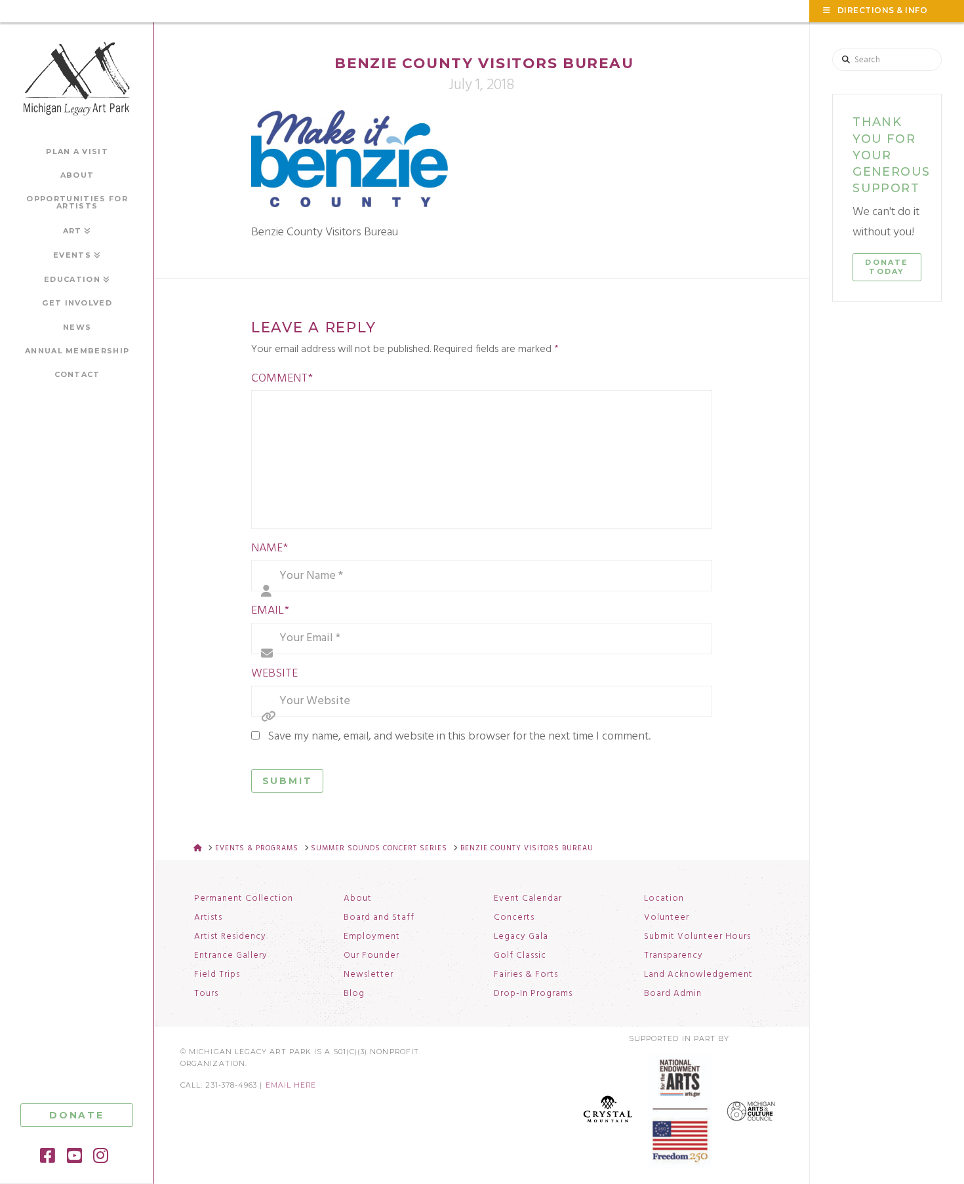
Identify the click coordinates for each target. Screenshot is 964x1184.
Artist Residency (230, 936)
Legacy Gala (521, 936)
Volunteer (666, 917)
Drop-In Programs (533, 993)
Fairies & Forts (526, 974)
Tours (206, 993)
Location (664, 898)
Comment (282, 378)
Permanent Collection (243, 898)
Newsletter (368, 974)
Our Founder (371, 955)
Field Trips (217, 974)
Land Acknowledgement (698, 974)
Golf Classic (520, 955)
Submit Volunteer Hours (697, 936)
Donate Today (886, 267)
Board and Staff (379, 917)
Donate (76, 1115)
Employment (372, 936)
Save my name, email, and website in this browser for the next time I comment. (459, 736)
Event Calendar (528, 898)
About (358, 898)
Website (274, 673)
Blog (354, 993)
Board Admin (673, 993)
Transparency (673, 955)
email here (291, 1085)
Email (270, 610)
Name (269, 548)
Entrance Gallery (231, 955)
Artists (208, 917)
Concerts (514, 917)
